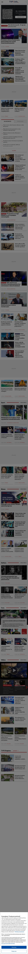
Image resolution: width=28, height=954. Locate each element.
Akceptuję (14, 947)
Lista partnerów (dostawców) (8, 943)
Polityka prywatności (19, 931)
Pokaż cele (14, 951)
